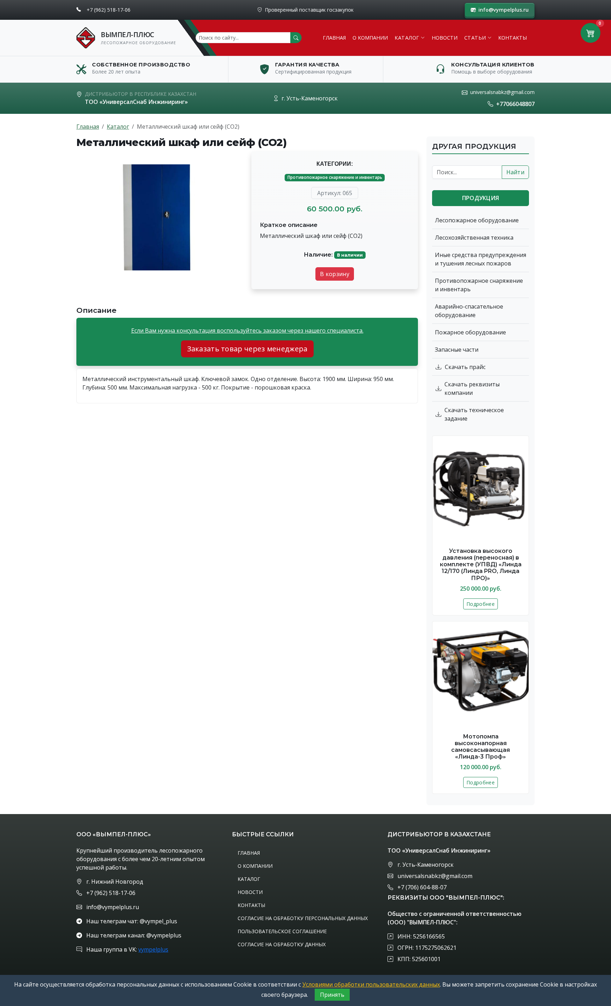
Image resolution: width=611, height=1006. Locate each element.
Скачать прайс (465, 367)
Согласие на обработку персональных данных (303, 918)
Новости (445, 37)
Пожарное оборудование (470, 332)
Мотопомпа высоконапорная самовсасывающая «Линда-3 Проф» (480, 746)
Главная (334, 37)
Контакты (512, 37)
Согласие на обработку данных (282, 944)
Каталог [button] (407, 37)
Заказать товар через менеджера (247, 348)
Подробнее (480, 604)
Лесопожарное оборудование (477, 220)
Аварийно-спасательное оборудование (469, 311)
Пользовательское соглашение (282, 931)
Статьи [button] (475, 37)
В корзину (334, 274)
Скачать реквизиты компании (472, 388)
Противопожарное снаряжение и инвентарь (334, 177)
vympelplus (153, 949)
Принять (332, 995)
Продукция (480, 198)
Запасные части (456, 349)
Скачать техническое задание (474, 414)
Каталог (118, 126)
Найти (515, 172)
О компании (370, 37)
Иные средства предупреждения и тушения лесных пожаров (480, 259)
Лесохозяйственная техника (474, 237)
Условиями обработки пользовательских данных (371, 984)
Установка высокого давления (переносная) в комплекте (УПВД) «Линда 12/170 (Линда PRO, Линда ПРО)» (481, 564)
